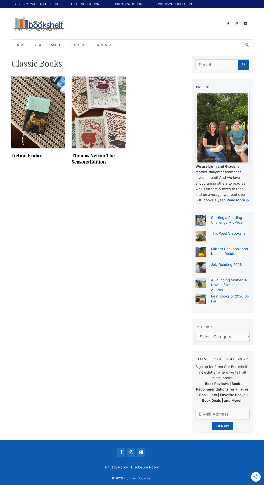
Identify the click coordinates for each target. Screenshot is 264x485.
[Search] (244, 64)
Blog (38, 45)
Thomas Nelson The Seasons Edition (93, 158)
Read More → (238, 200)
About (56, 45)
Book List (78, 45)
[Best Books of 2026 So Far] (201, 301)
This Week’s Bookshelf (229, 233)
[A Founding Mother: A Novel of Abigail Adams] (201, 285)
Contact (103, 45)
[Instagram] (236, 23)
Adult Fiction (51, 4)
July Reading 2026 (226, 265)
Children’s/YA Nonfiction (171, 4)
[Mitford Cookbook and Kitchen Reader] (201, 254)
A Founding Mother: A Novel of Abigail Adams (229, 285)
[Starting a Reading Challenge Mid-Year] (201, 223)
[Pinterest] (245, 23)
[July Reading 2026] (201, 270)
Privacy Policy (116, 467)
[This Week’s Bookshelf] (201, 239)
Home (20, 45)
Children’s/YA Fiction (125, 4)
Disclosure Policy (145, 467)
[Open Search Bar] (247, 45)
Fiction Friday (26, 155)
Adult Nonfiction (85, 4)
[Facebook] (228, 23)
